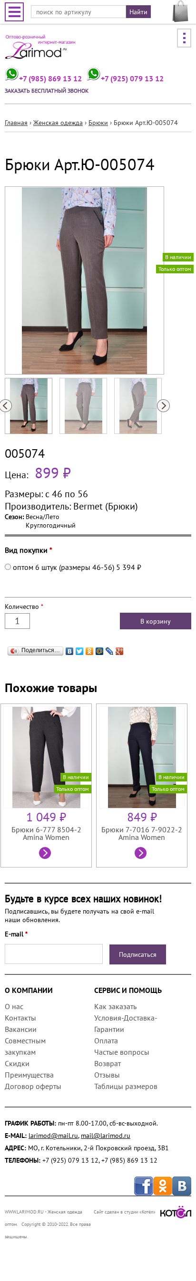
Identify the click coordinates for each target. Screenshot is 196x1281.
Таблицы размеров (125, 1086)
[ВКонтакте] (70, 649)
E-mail (16, 934)
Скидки (17, 1063)
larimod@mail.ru (53, 1135)
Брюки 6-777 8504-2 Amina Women (46, 833)
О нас (14, 1006)
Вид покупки (28, 550)
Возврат (107, 1063)
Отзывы (107, 1074)
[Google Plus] (120, 649)
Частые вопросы (121, 1052)
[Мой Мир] (100, 649)
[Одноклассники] (90, 649)
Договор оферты (33, 1086)
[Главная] (40, 50)
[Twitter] (80, 649)
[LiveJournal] (110, 649)
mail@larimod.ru (105, 1135)
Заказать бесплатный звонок (46, 90)
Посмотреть (46, 854)
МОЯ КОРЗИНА (180, 11)
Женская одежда (58, 122)
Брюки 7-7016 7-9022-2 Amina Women (141, 833)
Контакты (20, 1017)
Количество (24, 606)
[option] (48, 785)
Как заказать (115, 1006)
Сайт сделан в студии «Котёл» (125, 1212)
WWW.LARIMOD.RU (24, 1212)
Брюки (98, 122)
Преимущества (29, 1074)
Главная (16, 122)
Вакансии (21, 1029)
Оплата (106, 1040)
